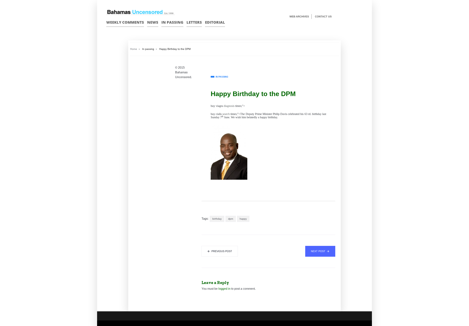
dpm (230, 218)
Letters (194, 22)
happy (243, 218)
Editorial (215, 22)
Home (133, 48)
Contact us (323, 16)
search (226, 114)
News (152, 22)
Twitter (361, 16)
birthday (217, 218)
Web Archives (299, 16)
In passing (172, 22)
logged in (224, 288)
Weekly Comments (125, 22)
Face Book (354, 16)
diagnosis (229, 105)
